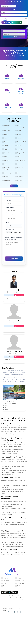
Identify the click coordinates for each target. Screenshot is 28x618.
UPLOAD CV (17, 22)
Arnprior (19, 173)
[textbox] (14, 34)
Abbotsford (7, 125)
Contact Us (6, 580)
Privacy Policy (20, 583)
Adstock (19, 130)
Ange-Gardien (21, 160)
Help (4, 583)
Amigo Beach (20, 153)
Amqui (18, 156)
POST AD (7, 22)
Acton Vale (7, 130)
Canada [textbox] (3, 12)
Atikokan (19, 180)
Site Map (19, 586)
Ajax (5, 138)
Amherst (19, 149)
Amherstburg (7, 153)
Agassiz (6, 134)
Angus (6, 164)
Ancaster (6, 160)
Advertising (20, 578)
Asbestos (6, 176)
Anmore (19, 164)
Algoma (6, 145)
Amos (5, 156)
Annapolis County (7, 168)
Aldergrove (7, 142)
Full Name (8, 200)
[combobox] (14, 12)
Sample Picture (10, 229)
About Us (5, 578)
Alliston (19, 145)
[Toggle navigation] (25, 19)
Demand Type (9, 222)
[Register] (14, 9)
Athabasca (7, 180)
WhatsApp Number (11, 215)
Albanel (19, 138)
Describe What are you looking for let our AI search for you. (13, 238)
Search (15, 36)
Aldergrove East (21, 142)
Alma (5, 149)
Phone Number (10, 207)
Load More (13, 186)
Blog (4, 586)
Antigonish (20, 167)
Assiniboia (20, 176)
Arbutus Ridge (8, 173)
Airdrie (19, 134)
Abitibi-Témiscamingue (21, 126)
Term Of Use (20, 580)
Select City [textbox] (3, 14)
